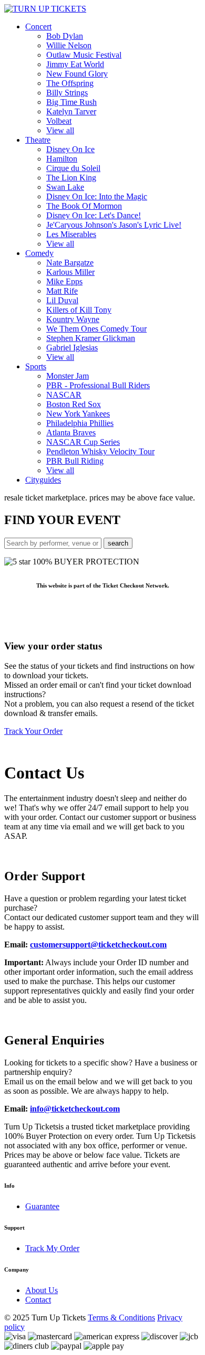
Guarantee (42, 1206)
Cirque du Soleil (73, 168)
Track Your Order (33, 731)
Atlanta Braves (71, 432)
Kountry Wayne (72, 319)
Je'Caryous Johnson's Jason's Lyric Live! (113, 224)
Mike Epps (64, 281)
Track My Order (52, 1248)
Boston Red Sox (73, 404)
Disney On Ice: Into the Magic (96, 196)
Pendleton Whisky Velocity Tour (100, 451)
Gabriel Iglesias (72, 347)
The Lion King (71, 177)
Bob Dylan (64, 35)
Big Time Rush (71, 102)
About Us (41, 1290)
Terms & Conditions (121, 1317)
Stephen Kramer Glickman (90, 338)
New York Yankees (78, 413)
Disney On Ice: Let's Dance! (93, 215)
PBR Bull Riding (75, 460)
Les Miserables (71, 234)
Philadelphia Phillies (80, 423)
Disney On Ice (70, 149)
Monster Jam (67, 375)
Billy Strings (67, 92)
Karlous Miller (70, 272)
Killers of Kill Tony (78, 309)
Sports (35, 366)
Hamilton (61, 158)
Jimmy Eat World (75, 64)
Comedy (39, 253)
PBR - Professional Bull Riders (98, 385)
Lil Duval (62, 300)
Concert (38, 26)
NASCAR (63, 394)
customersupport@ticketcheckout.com (98, 944)
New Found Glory (77, 73)
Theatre (37, 139)
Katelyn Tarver (71, 111)
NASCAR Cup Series (83, 442)
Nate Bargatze (70, 262)
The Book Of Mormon (84, 205)
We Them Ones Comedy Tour (96, 328)
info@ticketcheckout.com (75, 1108)
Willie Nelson (68, 45)
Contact (38, 1299)
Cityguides (43, 479)
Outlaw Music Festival (83, 54)
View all (60, 130)
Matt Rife (62, 290)
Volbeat (58, 120)
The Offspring (70, 83)
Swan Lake (65, 187)
